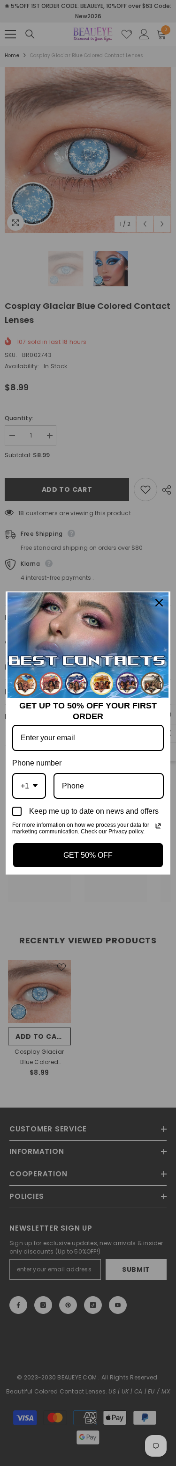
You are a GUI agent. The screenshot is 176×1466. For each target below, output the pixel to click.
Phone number (36, 763)
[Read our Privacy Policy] (158, 825)
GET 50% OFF (88, 855)
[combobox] (29, 786)
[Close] (159, 602)
